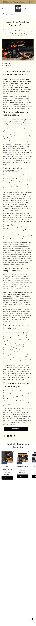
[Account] (29, 9)
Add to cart (7, 478)
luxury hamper (19, 137)
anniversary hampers (16, 254)
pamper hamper (8, 418)
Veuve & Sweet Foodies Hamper (14, 375)
